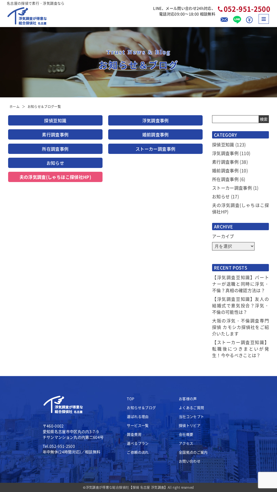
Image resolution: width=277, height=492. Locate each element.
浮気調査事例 (155, 120)
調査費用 (134, 434)
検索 (264, 119)
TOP (130, 398)
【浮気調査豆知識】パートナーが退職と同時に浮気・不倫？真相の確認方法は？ (240, 283)
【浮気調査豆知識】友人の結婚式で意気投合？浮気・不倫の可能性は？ (240, 305)
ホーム (14, 106)
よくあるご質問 (191, 407)
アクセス (186, 443)
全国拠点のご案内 (193, 452)
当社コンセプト (191, 416)
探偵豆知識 (55, 120)
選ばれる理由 (138, 416)
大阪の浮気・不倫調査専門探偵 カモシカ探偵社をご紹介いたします (240, 327)
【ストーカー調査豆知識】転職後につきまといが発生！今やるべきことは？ (240, 348)
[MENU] (264, 19)
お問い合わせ (189, 461)
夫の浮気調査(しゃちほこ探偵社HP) (55, 177)
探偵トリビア (189, 425)
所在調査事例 (55, 149)
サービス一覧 (138, 425)
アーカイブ (223, 236)
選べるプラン (138, 443)
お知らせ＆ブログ (141, 407)
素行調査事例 (55, 134)
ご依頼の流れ (138, 452)
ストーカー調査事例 (155, 149)
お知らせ (55, 163)
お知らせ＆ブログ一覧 (44, 106)
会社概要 (186, 434)
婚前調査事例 (155, 134)
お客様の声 (188, 398)
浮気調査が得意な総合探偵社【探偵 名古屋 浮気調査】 (127, 487)
